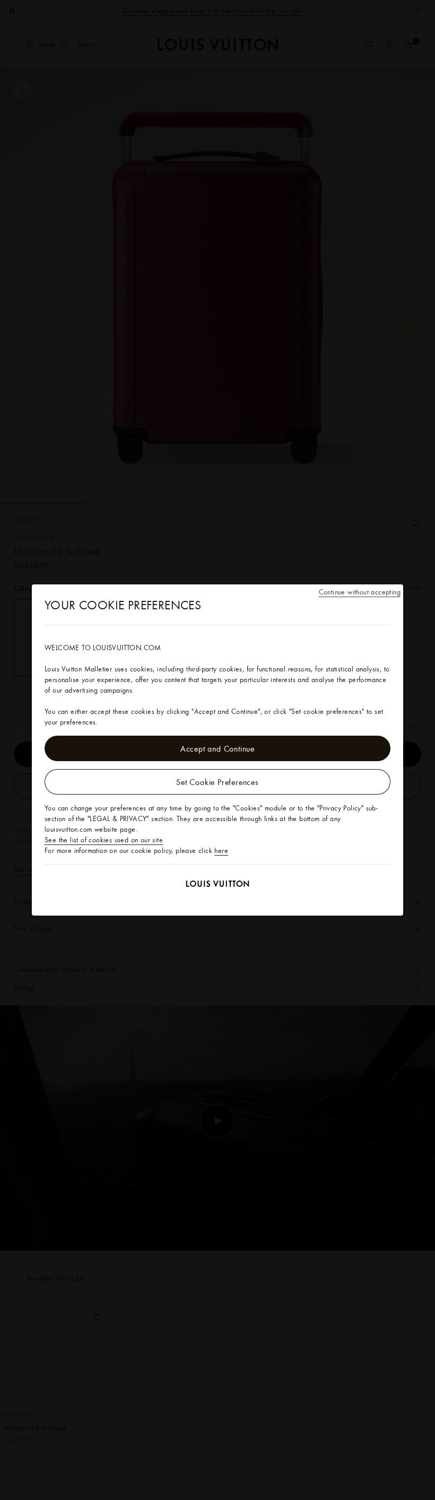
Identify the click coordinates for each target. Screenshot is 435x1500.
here (221, 850)
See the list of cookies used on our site (104, 839)
